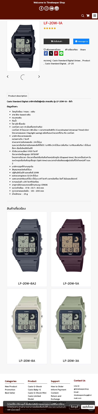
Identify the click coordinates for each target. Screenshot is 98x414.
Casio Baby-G (34, 389)
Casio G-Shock (35, 386)
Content (54, 392)
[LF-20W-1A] (23, 46)
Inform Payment (58, 389)
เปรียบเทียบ (72, 49)
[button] (81, 15)
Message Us (83, 41)
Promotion (10, 389)
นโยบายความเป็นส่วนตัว (57, 407)
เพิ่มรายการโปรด (53, 49)
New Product (11, 386)
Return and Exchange (56, 397)
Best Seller (10, 392)
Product (86, 60)
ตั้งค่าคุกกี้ (74, 407)
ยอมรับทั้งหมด (88, 407)
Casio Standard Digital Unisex (67, 60)
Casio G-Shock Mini (37, 392)
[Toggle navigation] (94, 16)
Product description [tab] (17, 95)
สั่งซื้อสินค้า (57, 41)
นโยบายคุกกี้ (15, 409)
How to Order (57, 386)
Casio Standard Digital (56, 63)
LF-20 (71, 63)
